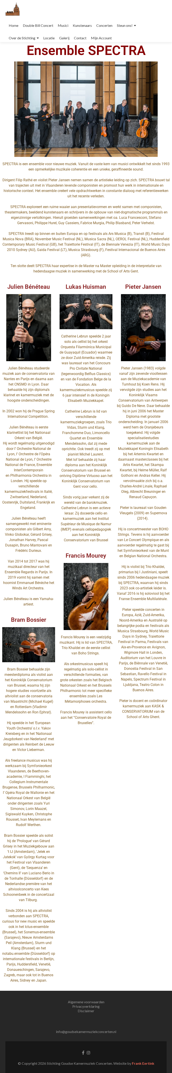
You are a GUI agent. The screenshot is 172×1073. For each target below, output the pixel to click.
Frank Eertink (143, 1063)
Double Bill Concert (38, 25)
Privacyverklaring (86, 1006)
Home (13, 25)
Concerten (104, 25)
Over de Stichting (22, 38)
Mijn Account (101, 38)
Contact (80, 38)
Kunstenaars (82, 25)
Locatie (49, 38)
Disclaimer (86, 1011)
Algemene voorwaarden (86, 1002)
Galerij (64, 38)
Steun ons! (125, 25)
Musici (63, 25)
